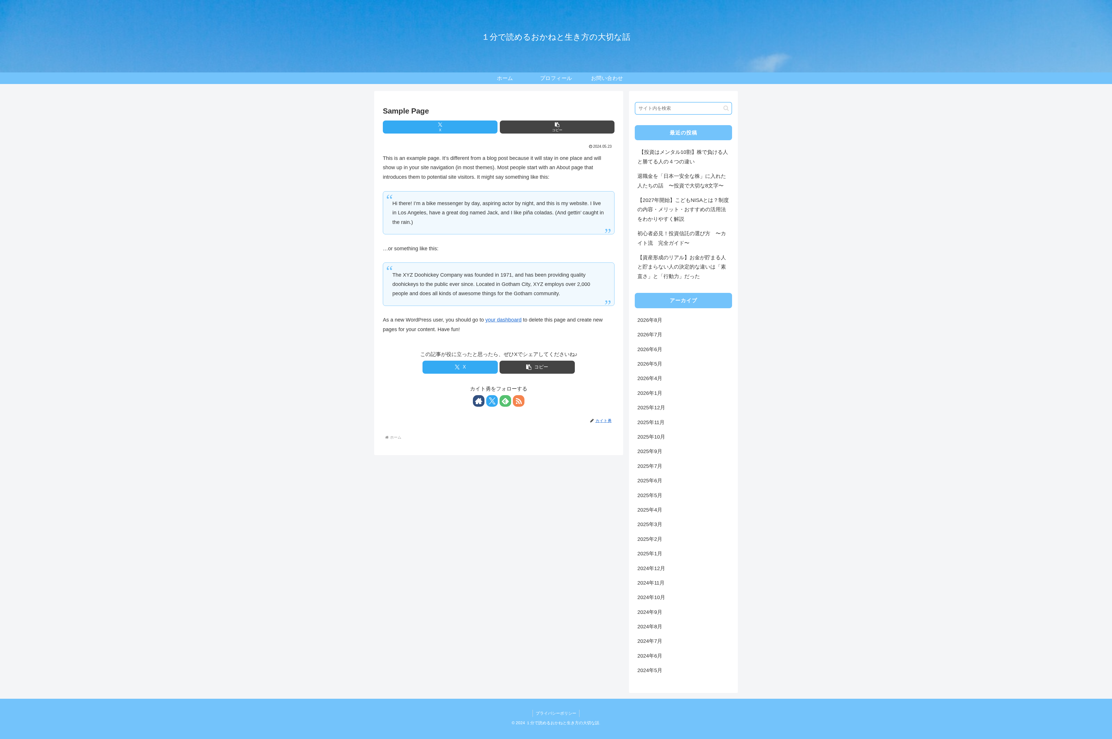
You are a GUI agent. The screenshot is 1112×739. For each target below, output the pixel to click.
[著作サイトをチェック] (478, 401)
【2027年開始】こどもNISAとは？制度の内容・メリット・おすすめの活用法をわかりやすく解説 (683, 209)
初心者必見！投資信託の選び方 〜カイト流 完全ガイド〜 (681, 238)
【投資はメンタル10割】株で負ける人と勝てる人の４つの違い (682, 156)
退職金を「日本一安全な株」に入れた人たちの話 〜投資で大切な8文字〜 (681, 180)
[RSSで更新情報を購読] (518, 401)
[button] (557, 127)
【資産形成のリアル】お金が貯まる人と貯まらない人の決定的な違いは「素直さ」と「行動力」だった (681, 267)
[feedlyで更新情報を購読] (505, 401)
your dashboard (503, 320)
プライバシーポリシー (556, 713)
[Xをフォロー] (492, 401)
